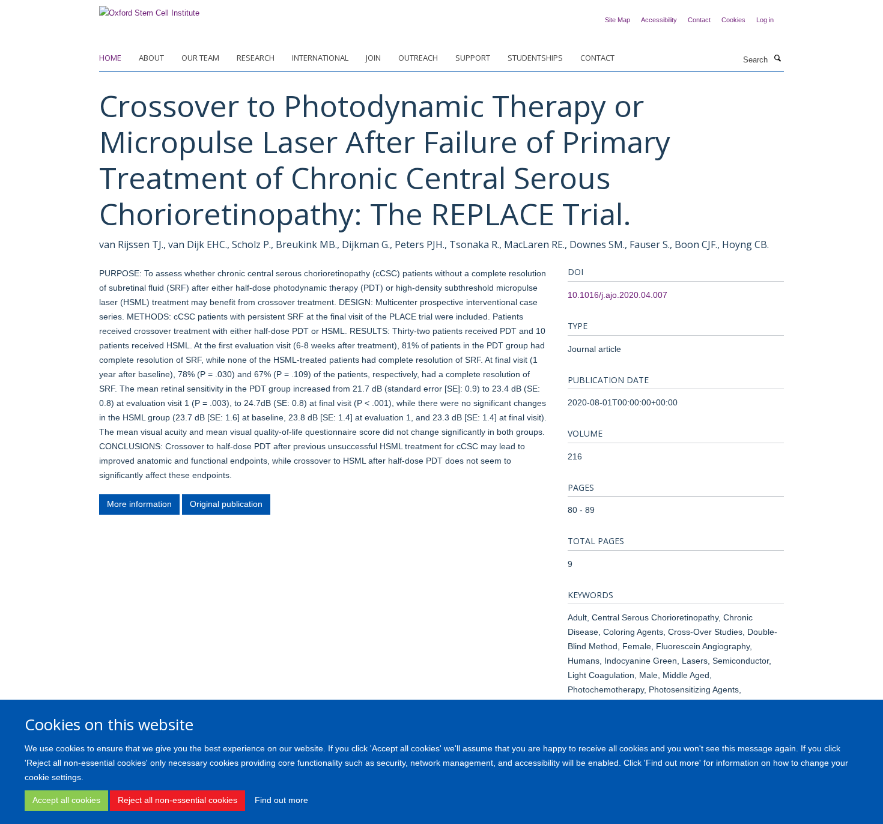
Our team (200, 57)
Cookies (733, 19)
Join (373, 57)
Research (256, 57)
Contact (699, 19)
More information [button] (139, 504)
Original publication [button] (226, 504)
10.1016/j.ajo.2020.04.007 (617, 295)
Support (472, 57)
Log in (765, 19)
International (320, 57)
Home (110, 57)
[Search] (777, 58)
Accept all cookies (66, 800)
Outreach (418, 57)
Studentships (535, 57)
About (151, 57)
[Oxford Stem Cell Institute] (149, 9)
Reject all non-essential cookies (177, 800)
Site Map (617, 19)
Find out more (281, 800)
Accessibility (659, 19)
